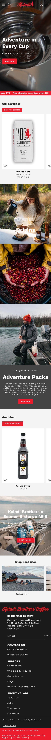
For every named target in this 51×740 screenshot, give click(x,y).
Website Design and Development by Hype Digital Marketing (23, 736)
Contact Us (14, 665)
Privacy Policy (9, 725)
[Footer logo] (25, 609)
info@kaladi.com (17, 654)
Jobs (10, 703)
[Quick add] (5, 165)
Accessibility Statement (29, 720)
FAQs (10, 681)
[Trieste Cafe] (23, 141)
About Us (13, 697)
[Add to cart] (5, 480)
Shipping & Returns (19, 671)
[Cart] (47, 4)
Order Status (15, 676)
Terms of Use (9, 720)
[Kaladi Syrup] (23, 455)
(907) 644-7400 (17, 649)
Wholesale (13, 708)
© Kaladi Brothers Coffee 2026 (20, 730)
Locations (13, 713)
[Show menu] (3, 4)
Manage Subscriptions (21, 686)
